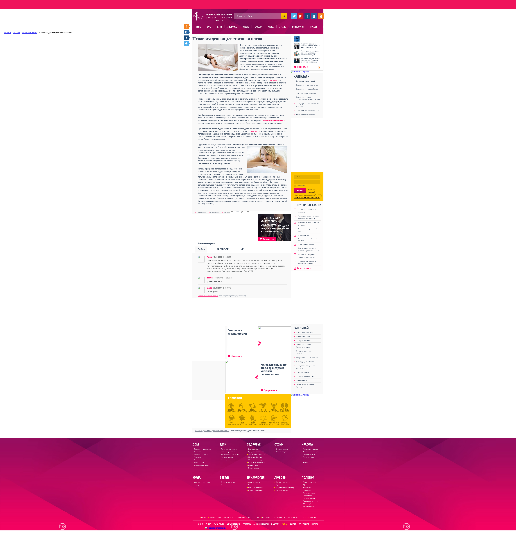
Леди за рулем (254, 482)
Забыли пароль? (311, 190)
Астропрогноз (279, 517)
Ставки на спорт (309, 482)
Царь (209, 287)
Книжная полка (309, 493)
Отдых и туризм (282, 449)
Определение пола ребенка (307, 89)
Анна (209, 256)
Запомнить (301, 186)
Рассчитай (198, 452)
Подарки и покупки (310, 501)
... (301, 36)
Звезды (282, 26)
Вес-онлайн (253, 449)
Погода (314, 524)
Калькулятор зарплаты (304, 376)
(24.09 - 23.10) (263, 423)
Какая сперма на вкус (306, 244)
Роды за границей (228, 452)
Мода (271, 26)
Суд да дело (228, 517)
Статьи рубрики (214, 212)
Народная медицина (256, 462)
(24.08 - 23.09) (252, 423)
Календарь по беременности (307, 110)
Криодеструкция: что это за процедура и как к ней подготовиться (274, 369)
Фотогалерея (293, 517)
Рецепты (197, 457)
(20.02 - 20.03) (252, 411)
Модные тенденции (202, 482)
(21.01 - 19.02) (242, 411)
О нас (208, 524)
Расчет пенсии (301, 380)
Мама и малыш (227, 457)
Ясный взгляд (253, 468)
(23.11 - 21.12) (284, 423)
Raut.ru (250, 532)
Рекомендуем (308, 506)
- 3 (244, 212)
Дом (209, 26)
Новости (302, 66)
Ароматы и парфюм (310, 449)
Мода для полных (201, 485)
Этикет (305, 462)
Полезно (327, 26)
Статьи (284, 524)
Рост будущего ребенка (305, 362)
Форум (293, 524)
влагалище (256, 131)
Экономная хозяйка (201, 465)
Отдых (246, 26)
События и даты (243, 517)
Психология (298, 26)
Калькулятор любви (303, 340)
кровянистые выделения (273, 120)
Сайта (201, 249)
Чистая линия (308, 460)
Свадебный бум (282, 490)
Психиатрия (253, 485)
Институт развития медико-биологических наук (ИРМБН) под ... (310, 46)
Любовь (313, 26)
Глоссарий (266, 517)
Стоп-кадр (307, 490)
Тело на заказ (308, 457)
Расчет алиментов (303, 336)
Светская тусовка (228, 485)
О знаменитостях (228, 482)
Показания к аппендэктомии (237, 331)
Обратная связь (233, 524)
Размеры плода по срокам (306, 93)
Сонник (256, 517)
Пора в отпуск (281, 452)
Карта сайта (219, 524)
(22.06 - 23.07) (231, 423)
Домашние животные (202, 449)
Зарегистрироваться (307, 197)
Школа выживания (255, 490)
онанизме (272, 80)
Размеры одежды (302, 372)
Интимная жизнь (282, 482)
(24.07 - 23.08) (242, 423)
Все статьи (227, 212)
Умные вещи (199, 460)
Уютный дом (199, 462)
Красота (258, 26)
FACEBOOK (223, 249)
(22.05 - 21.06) (284, 411)
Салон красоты (309, 454)
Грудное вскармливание (305, 114)
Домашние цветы (201, 454)
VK (242, 249)
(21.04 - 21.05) (274, 411)
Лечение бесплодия (229, 449)
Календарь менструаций (305, 81)
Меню (198, 26)
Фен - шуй (307, 503)
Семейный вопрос (255, 487)
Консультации (215, 517)
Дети (219, 26)
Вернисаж (307, 487)
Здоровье (232, 26)
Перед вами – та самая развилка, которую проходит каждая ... (310, 53)
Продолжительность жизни (307, 358)
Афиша (306, 485)
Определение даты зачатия (307, 85)
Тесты (304, 517)
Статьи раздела (201, 212)
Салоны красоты (261, 524)
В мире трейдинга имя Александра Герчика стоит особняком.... (310, 60)
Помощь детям (227, 460)
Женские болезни (255, 457)
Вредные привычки (256, 452)
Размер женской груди (304, 332)
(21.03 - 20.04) (263, 411)
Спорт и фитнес (254, 465)
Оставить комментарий (208, 296)
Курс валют (304, 524)
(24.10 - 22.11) (274, 423)
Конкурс (313, 517)
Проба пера (307, 495)
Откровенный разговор (285, 487)
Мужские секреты (283, 485)
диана (210, 277)
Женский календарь (256, 460)
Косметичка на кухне (311, 452)
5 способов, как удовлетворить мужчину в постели (308, 238)
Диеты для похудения (257, 454)
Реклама (247, 524)
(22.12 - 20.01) (231, 411)
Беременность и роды (230, 454)
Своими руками (309, 498)
